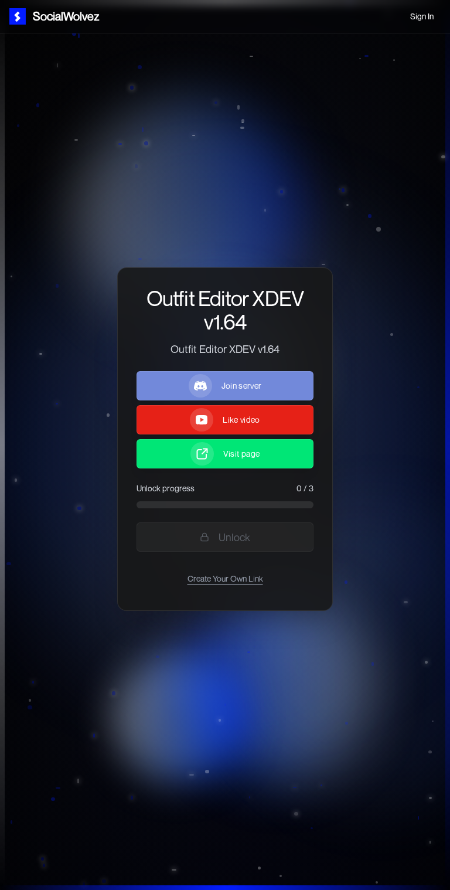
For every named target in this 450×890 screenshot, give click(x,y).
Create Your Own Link (225, 578)
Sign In (422, 16)
